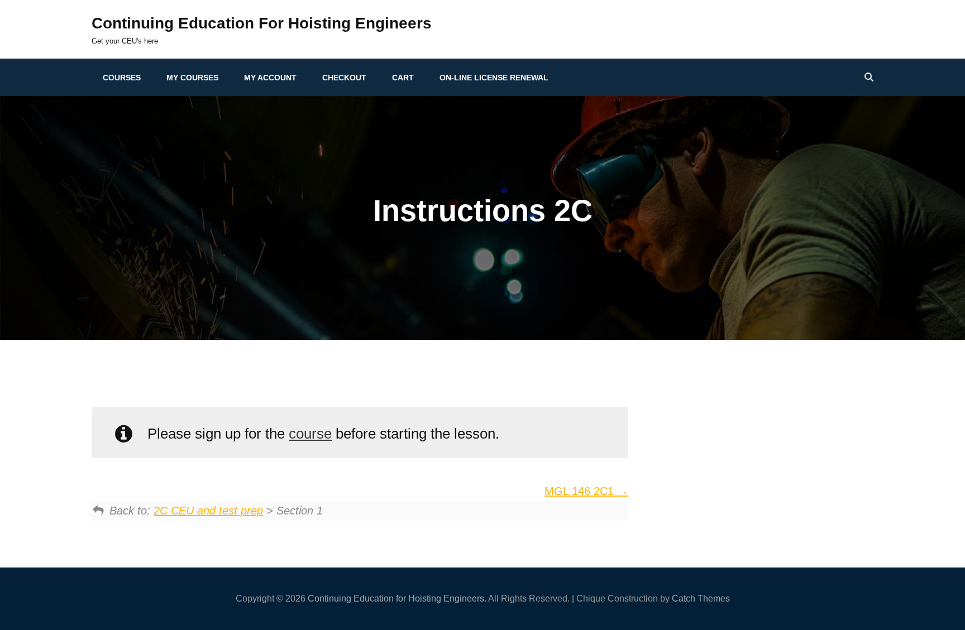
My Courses (192, 77)
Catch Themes (701, 598)
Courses (122, 77)
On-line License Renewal (493, 77)
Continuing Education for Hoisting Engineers (262, 23)
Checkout (344, 77)
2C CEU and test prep (208, 510)
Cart (403, 77)
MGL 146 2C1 (580, 491)
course (310, 433)
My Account (270, 77)
